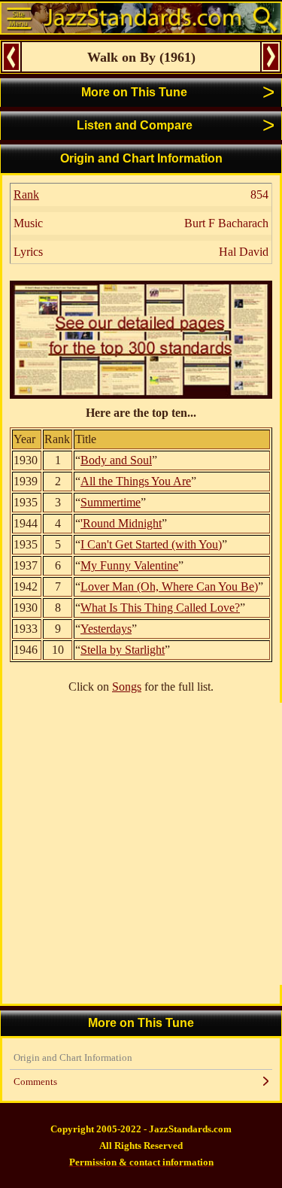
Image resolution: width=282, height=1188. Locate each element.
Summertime (110, 502)
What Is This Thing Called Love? (160, 607)
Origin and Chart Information (73, 1057)
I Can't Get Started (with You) (151, 544)
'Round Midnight (121, 523)
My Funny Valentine (129, 565)
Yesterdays (106, 628)
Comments (35, 1081)
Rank (26, 194)
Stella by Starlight (122, 649)
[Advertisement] (141, 844)
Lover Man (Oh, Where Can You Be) (169, 586)
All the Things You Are (135, 481)
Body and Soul (116, 460)
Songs (126, 686)
